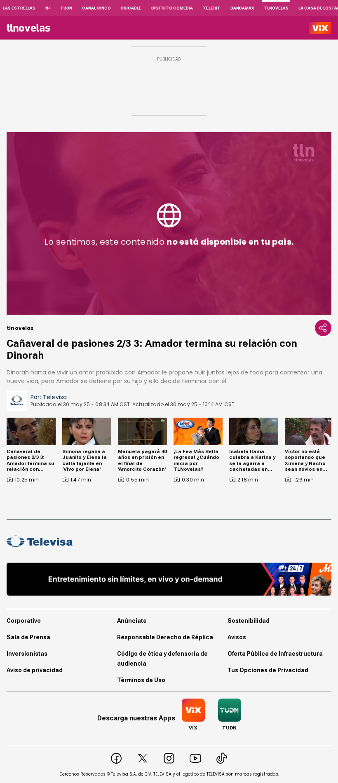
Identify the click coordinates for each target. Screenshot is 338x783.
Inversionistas (27, 653)
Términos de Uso (141, 680)
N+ (47, 8)
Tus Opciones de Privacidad (268, 670)
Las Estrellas (19, 8)
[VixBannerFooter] (169, 579)
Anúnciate (132, 620)
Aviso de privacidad (35, 670)
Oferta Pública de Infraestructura (275, 653)
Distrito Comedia (172, 8)
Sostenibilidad (249, 620)
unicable (131, 8)
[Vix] (320, 28)
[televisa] (28, 28)
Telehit (212, 8)
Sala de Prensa (28, 637)
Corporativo (24, 620)
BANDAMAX (242, 8)
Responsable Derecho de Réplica (165, 637)
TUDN (66, 8)
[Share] (323, 328)
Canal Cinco (96, 8)
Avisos (237, 637)
